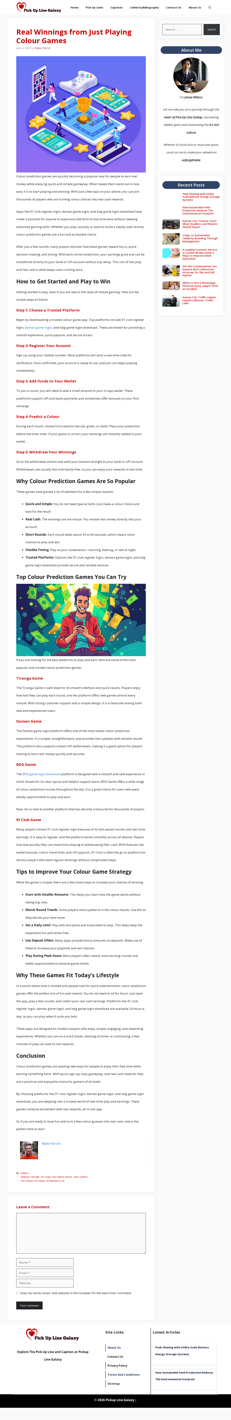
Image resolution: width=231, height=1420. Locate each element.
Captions (116, 7)
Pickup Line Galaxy (120, 1400)
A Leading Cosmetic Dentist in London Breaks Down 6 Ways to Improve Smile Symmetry (199, 254)
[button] (210, 7)
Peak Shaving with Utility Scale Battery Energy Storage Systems (201, 197)
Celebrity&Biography (144, 7)
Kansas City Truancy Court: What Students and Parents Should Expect (200, 224)
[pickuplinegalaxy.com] (39, 7)
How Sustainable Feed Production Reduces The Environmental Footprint (198, 210)
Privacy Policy (117, 1366)
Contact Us (173, 7)
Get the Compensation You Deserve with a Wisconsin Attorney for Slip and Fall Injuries (199, 271)
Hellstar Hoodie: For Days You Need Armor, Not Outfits (54, 1177)
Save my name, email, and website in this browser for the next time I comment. (76, 1293)
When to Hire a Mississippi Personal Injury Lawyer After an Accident (200, 286)
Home (75, 7)
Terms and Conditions (124, 1375)
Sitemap (114, 1384)
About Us (195, 7)
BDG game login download (41, 774)
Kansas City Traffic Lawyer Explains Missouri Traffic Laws (199, 300)
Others (24, 1173)
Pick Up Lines (94, 7)
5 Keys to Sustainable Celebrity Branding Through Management (200, 238)
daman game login (38, 327)
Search (212, 29)
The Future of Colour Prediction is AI (42, 1180)
